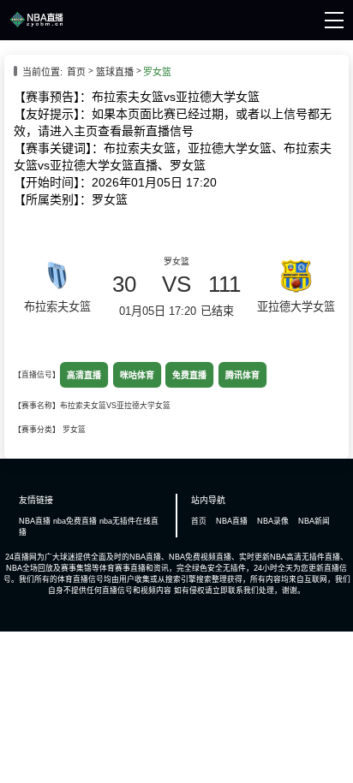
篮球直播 (115, 72)
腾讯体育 (242, 375)
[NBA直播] (36, 25)
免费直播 (189, 375)
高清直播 (84, 375)
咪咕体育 (136, 375)
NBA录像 (273, 521)
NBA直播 (232, 521)
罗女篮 (157, 72)
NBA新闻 (314, 521)
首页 (76, 72)
